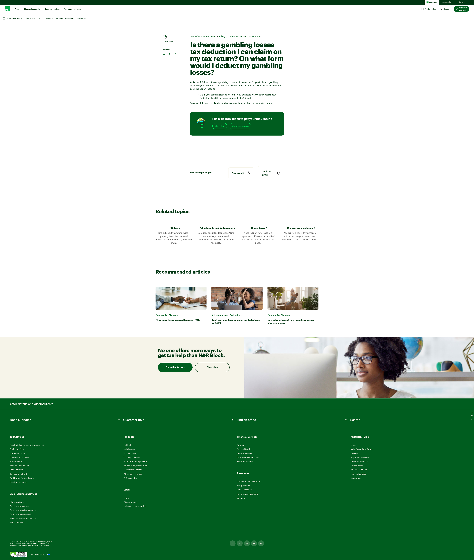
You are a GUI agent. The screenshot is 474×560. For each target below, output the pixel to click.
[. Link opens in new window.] (18, 555)
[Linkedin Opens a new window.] (261, 543)
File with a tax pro (240, 126)
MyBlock (127, 445)
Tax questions (243, 485)
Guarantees (356, 478)
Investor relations (359, 469)
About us (355, 445)
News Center (357, 465)
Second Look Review (19, 465)
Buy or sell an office (360, 457)
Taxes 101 (49, 18)
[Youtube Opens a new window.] (254, 543)
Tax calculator (129, 453)
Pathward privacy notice (134, 506)
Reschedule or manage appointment (27, 445)
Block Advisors (17, 502)
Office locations (244, 489)
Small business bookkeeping (23, 510)
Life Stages (30, 18)
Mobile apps (129, 449)
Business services (52, 9)
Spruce (240, 445)
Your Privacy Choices (38, 554)
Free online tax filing (19, 457)
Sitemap (241, 498)
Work (40, 18)
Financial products (32, 9)
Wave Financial (17, 522)
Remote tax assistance (300, 227)
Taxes (17, 9)
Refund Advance (245, 461)
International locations (247, 494)
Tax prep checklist (131, 457)
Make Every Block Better (362, 449)
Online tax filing (17, 449)
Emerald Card (243, 449)
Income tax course (359, 461)
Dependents (258, 227)
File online (219, 126)
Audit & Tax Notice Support (22, 478)
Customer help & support (249, 481)
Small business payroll (20, 514)
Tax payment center (132, 469)
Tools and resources (72, 9)
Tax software (16, 461)
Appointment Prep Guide (135, 461)
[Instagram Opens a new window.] (247, 543)
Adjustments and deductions (216, 227)
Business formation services (23, 518)
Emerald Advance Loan (248, 457)
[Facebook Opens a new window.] (240, 543)
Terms (126, 498)
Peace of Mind (16, 469)
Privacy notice (130, 502)
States (174, 227)
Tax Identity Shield (18, 474)
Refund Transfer (244, 453)
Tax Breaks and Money (65, 18)
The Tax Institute (358, 474)
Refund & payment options (135, 465)
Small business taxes (19, 506)
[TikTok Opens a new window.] (233, 543)
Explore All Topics (14, 18)
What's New (81, 18)
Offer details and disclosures (30, 404)
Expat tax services (18, 482)
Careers (354, 453)
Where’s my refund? (132, 474)
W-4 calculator (130, 478)
